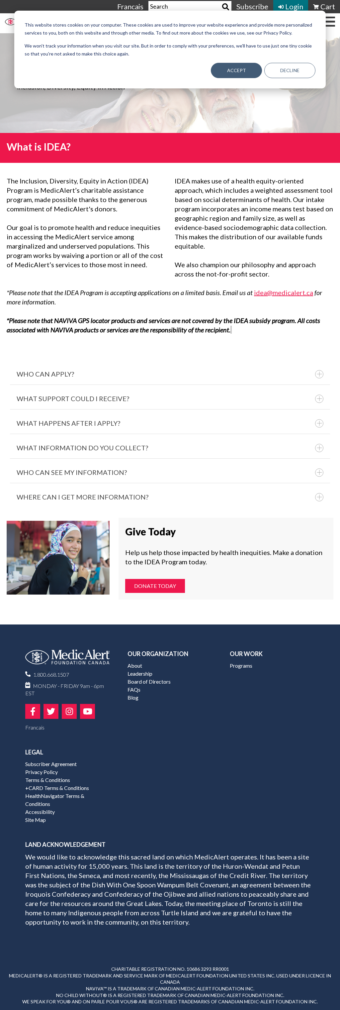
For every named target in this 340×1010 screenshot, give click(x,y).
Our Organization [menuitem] (158, 653)
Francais (130, 6)
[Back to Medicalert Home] (67, 659)
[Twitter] (50, 711)
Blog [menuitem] (133, 697)
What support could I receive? (73, 398)
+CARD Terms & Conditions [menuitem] (57, 788)
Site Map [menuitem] (35, 820)
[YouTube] (87, 711)
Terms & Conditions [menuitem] (47, 780)
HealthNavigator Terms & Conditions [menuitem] (54, 800)
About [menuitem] (135, 665)
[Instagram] (69, 711)
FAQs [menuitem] (134, 689)
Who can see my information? (72, 472)
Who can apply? (45, 374)
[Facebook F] (32, 711)
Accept (236, 70)
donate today (155, 586)
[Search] (225, 7)
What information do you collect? (82, 448)
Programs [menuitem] (241, 665)
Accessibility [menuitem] (40, 812)
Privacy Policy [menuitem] (41, 772)
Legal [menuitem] (34, 752)
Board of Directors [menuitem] (149, 681)
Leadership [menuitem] (140, 673)
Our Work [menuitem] (246, 653)
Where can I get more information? (82, 497)
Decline (289, 70)
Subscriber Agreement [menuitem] (51, 764)
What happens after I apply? (68, 423)
